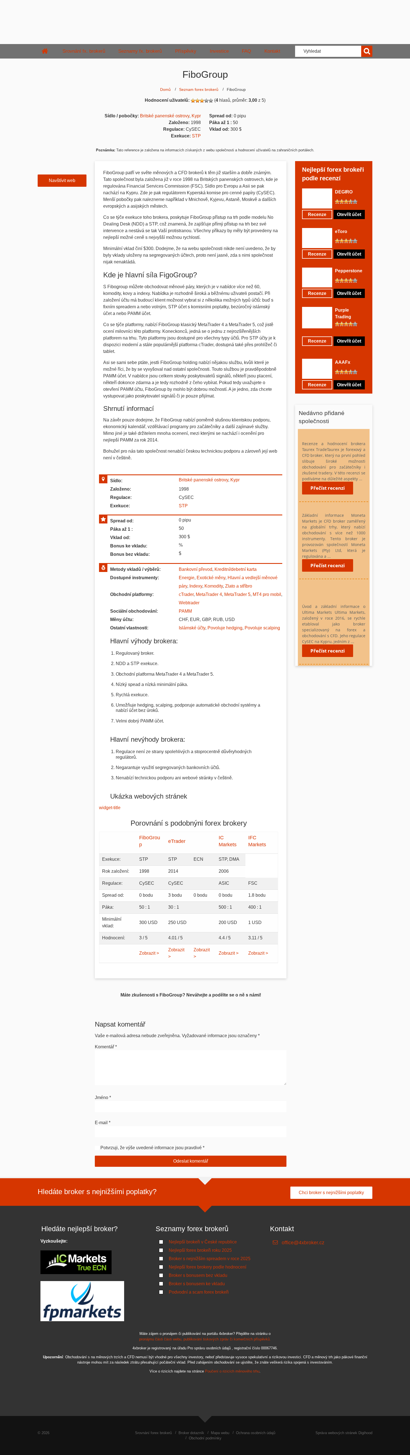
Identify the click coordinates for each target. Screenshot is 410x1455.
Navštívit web (62, 180)
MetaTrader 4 (209, 594)
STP (196, 136)
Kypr (196, 115)
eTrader (176, 841)
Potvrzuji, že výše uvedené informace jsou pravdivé (151, 1147)
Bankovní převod (195, 569)
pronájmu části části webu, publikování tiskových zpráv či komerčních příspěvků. (205, 1339)
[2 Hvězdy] (197, 100)
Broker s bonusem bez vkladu (198, 1275)
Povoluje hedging (225, 627)
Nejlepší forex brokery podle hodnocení (207, 1267)
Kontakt (272, 51)
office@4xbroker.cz (303, 1242)
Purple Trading (343, 313)
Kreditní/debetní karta (235, 569)
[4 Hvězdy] (206, 100)
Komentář (106, 1046)
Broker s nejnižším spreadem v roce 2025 (209, 1258)
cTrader (186, 594)
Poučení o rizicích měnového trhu (232, 1371)
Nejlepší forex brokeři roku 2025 (200, 1250)
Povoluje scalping (262, 627)
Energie (186, 577)
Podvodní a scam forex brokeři (199, 1292)
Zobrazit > (149, 953)
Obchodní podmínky (205, 1438)
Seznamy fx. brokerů (140, 51)
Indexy (195, 586)
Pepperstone (348, 270)
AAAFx (342, 362)
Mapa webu (220, 1433)
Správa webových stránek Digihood (343, 1433)
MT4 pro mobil (267, 594)
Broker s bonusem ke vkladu (197, 1283)
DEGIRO (344, 192)
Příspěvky (185, 51)
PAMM (185, 611)
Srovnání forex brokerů (153, 1433)
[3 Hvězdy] (202, 100)
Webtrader (189, 602)
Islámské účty (192, 627)
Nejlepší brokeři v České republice (203, 1242)
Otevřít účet (349, 214)
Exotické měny (211, 577)
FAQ (246, 51)
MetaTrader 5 (237, 594)
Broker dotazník (191, 1433)
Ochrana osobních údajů (255, 1433)
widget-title (110, 807)
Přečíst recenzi (327, 488)
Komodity (213, 586)
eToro (341, 231)
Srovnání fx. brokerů (83, 51)
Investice (219, 51)
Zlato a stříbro (238, 586)
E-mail (102, 1122)
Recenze (317, 214)
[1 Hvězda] (193, 100)
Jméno (103, 1097)
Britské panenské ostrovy (164, 115)
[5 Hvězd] (211, 100)
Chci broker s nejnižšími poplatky (331, 1192)
